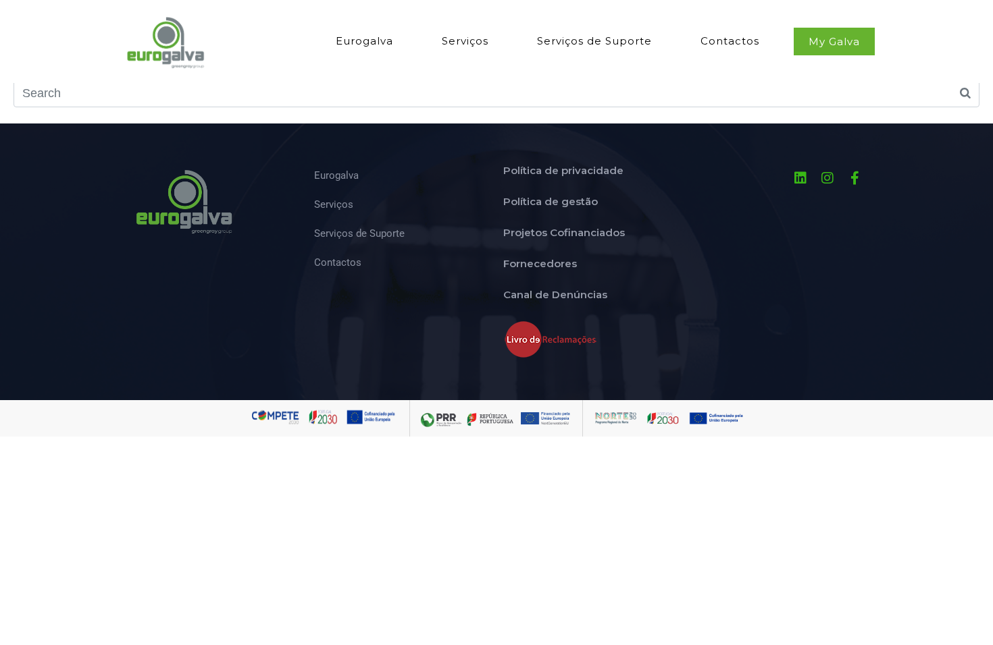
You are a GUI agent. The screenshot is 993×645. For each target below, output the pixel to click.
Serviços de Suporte (594, 40)
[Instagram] (827, 178)
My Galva (834, 41)
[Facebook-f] (854, 178)
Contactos (730, 40)
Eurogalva (364, 40)
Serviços (465, 40)
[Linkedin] (800, 178)
